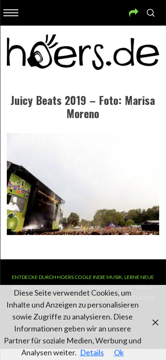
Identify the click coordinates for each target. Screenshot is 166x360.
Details (92, 352)
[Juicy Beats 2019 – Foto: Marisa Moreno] (83, 232)
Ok (119, 352)
